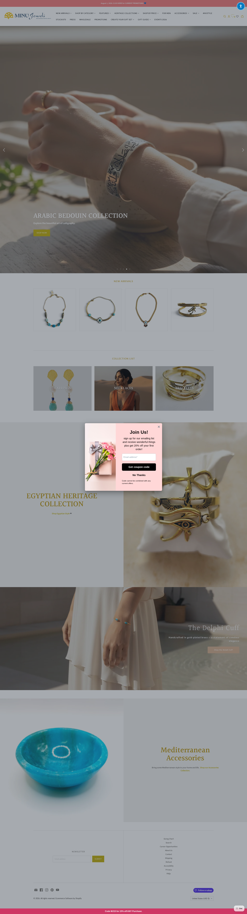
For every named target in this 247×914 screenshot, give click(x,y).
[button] (241, 6)
